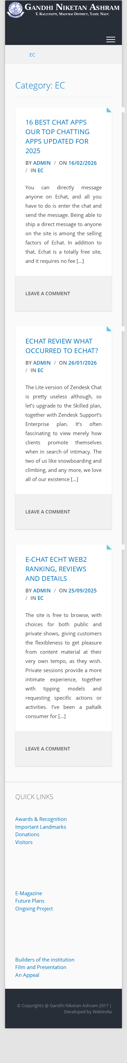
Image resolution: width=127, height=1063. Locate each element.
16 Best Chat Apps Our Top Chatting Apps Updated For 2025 (57, 136)
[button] (110, 41)
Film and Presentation (40, 967)
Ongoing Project (34, 908)
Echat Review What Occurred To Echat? (61, 345)
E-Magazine (28, 893)
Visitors (24, 842)
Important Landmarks (40, 826)
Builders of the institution (45, 959)
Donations (27, 834)
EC (41, 170)
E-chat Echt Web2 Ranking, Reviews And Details (56, 569)
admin (42, 162)
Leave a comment (47, 293)
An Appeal (27, 974)
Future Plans (29, 900)
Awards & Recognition (41, 818)
